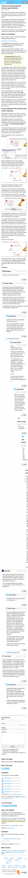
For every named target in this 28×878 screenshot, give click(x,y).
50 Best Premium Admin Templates (12, 838)
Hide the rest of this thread (13, 338)
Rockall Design (19, 820)
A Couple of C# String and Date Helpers (16, 850)
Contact (10, 865)
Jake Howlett (7, 780)
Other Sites (17, 865)
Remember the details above (10, 751)
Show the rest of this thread (13, 652)
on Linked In (20, 825)
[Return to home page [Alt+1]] (7, 3)
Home (6, 858)
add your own (18, 794)
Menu (25, 2)
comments (11, 794)
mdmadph (7, 571)
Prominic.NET (13, 873)
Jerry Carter (7, 656)
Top (26, 858)
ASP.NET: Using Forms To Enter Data (14, 852)
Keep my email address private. (11, 749)
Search (17, 860)
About (4, 865)
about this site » (11, 828)
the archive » (18, 844)
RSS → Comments (12, 867)
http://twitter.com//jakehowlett (9, 41)
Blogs (2, 852)
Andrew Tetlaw (16, 342)
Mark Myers (7, 271)
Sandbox (9, 860)
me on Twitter (11, 825)
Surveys (19, 858)
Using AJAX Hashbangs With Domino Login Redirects (11, 7)
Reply (24, 279)
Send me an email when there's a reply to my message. (13, 753)
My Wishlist (22, 867)
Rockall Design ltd (11, 871)
